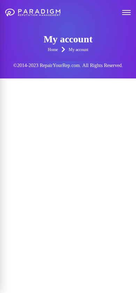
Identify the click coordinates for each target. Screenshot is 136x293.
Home (53, 49)
